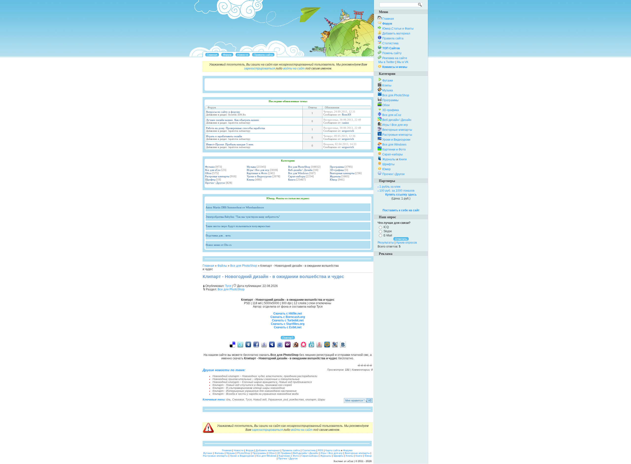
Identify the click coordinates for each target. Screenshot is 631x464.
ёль (228, 399)
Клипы (250, 179)
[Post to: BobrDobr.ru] (295, 344)
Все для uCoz (213, 169)
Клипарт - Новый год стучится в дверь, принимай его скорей (252, 384)
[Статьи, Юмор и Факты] (243, 54)
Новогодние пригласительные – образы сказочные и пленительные (255, 379)
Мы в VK (402, 62)
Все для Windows (298, 173)
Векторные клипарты (342, 173)
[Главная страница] (212, 54)
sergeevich (348, 130)
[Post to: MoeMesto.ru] (311, 344)
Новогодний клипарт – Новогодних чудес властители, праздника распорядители (264, 376)
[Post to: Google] (264, 344)
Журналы (335, 176)
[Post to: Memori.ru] (303, 344)
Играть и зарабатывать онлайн (224, 136)
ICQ (386, 227)
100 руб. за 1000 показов (396, 190)
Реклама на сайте (394, 58)
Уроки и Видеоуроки (259, 176)
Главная (208, 265)
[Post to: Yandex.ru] (319, 344)
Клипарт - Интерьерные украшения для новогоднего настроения (254, 390)
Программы (337, 166)
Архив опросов (406, 242)
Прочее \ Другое (215, 182)
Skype (388, 231)
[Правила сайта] (263, 54)
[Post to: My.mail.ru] (327, 344)
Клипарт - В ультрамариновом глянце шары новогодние (248, 387)
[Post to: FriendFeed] (280, 344)
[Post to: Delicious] (232, 344)
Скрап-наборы (296, 176)
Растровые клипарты (217, 176)
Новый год (259, 399)
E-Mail (388, 235)
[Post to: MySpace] (272, 344)
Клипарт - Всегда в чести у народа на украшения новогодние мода (255, 393)
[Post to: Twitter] (240, 344)
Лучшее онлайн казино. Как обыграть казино (232, 119)
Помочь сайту (392, 53)
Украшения (275, 399)
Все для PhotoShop (299, 166)
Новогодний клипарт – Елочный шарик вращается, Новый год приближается (262, 382)
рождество (296, 399)
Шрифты (210, 179)
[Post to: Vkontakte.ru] (343, 344)
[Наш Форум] (227, 54)
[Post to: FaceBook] (256, 344)
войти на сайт (294, 68)
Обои (208, 173)
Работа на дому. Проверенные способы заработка (235, 128)
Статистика (390, 43)
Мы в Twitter (386, 62)
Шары (321, 399)
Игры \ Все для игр (258, 169)
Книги (292, 179)
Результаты (386, 242)
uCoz (350, 461)
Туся (248, 399)
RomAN (346, 114)
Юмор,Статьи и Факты (398, 28)
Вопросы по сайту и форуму (223, 111)
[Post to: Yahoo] (288, 344)
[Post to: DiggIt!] (248, 344)
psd (285, 399)
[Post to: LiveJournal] (335, 344)
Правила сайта (392, 38)
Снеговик (238, 399)
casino (345, 122)
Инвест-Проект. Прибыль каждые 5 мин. (230, 144)
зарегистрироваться (259, 68)
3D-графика (337, 169)
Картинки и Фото (257, 173)
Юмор (333, 179)
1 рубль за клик (389, 186)
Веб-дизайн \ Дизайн (300, 169)
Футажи (210, 166)
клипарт (310, 399)
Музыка (251, 166)
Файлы (222, 265)
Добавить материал (396, 33)
